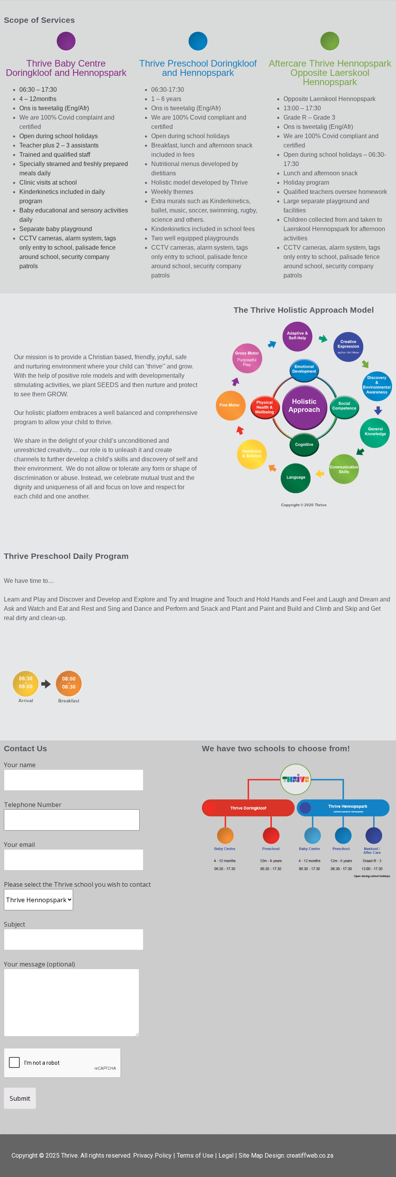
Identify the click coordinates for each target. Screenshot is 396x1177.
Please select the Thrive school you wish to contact (77, 884)
